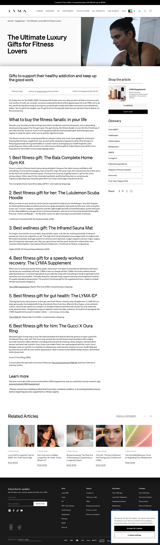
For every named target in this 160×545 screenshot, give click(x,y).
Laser (63, 497)
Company (142, 488)
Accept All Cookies (134, 528)
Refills (64, 523)
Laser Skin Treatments (119, 497)
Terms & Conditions (145, 497)
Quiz (124, 11)
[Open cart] (150, 11)
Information (116, 488)
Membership (116, 506)
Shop (63, 488)
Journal (10, 21)
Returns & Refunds (145, 506)
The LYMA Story (144, 493)
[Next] (150, 416)
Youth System (66, 510)
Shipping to (13, 540)
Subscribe (40, 504)
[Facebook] (13, 510)
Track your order (91, 497)
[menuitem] (68, 509)
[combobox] (132, 11)
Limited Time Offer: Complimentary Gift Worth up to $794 (80, 2)
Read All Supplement (126, 416)
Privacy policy (143, 501)
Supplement (66, 514)
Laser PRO (65, 493)
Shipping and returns (93, 506)
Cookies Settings (102, 540)
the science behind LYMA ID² (65, 362)
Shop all (64, 527)
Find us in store (91, 510)
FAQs (88, 501)
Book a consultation (93, 514)
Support (89, 488)
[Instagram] (9, 510)
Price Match (116, 510)
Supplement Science (119, 501)
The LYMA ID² (15, 317)
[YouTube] (21, 510)
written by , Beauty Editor (44, 91)
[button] (125, 129)
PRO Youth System (68, 506)
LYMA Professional (145, 510)
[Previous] (145, 416)
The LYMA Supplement (19, 287)
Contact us (90, 493)
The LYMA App (117, 493)
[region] (134, 527)
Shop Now (128, 112)
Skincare (64, 519)
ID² (63, 501)
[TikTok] (17, 510)
